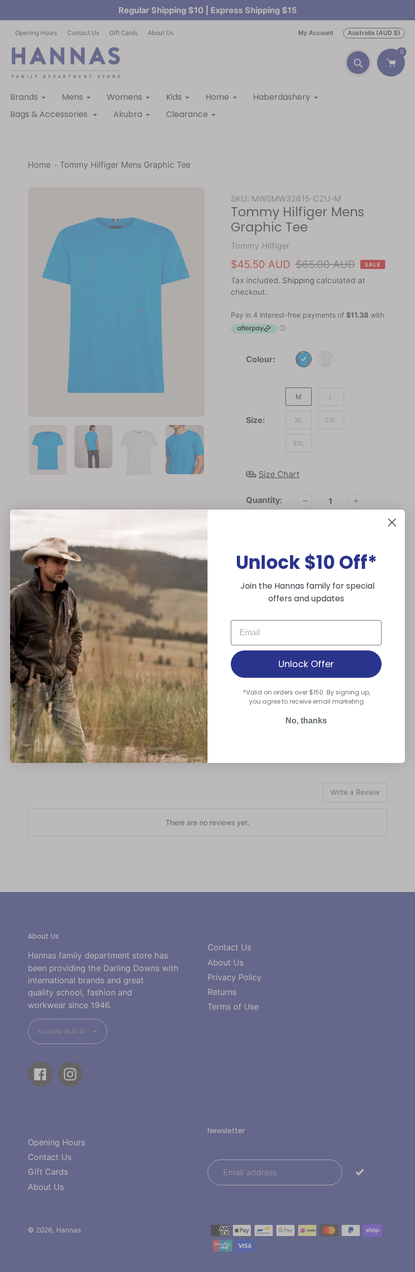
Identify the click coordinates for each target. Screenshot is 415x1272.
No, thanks (306, 720)
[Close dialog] (392, 522)
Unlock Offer (306, 664)
